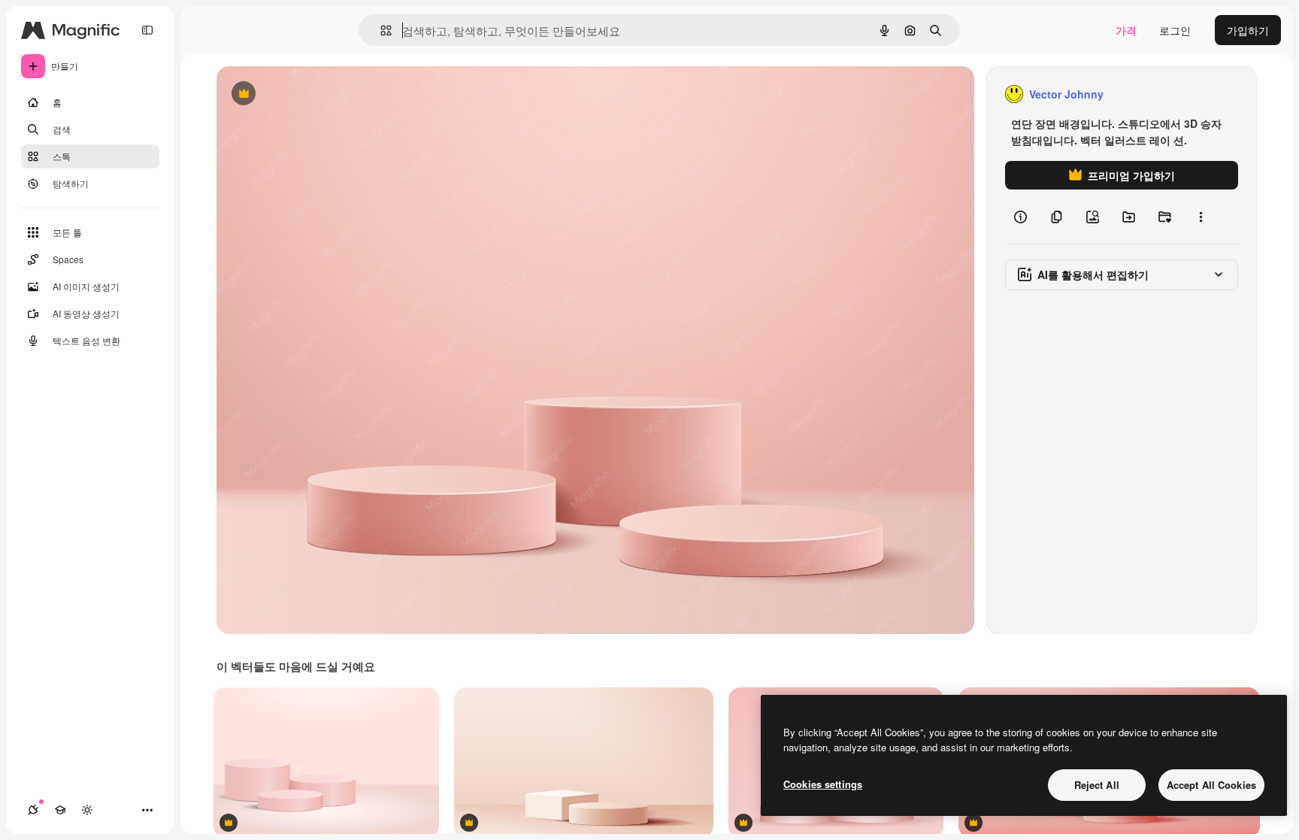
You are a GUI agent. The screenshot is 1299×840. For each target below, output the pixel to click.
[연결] (33, 810)
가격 (1126, 30)
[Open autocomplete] (380, 30)
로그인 (1175, 30)
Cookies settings (822, 784)
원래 (303, 94)
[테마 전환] (87, 810)
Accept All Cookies (1211, 785)
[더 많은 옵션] (1200, 217)
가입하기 (1248, 30)
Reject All (1096, 785)
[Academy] (60, 810)
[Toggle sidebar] (147, 30)
